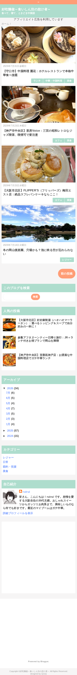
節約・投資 (10, 466)
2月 (8, 418)
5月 (8, 403)
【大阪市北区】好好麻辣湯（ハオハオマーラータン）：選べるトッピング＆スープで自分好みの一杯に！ (45, 323)
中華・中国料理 (53, 80)
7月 (8, 392)
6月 (8, 397)
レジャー (67, 259)
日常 (5, 461)
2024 (10, 435)
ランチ (37, 80)
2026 (10, 388)
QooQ (44, 674)
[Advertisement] (30, 626)
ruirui (26, 491)
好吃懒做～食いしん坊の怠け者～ (26, 9)
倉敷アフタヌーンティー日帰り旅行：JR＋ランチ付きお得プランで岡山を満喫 (45, 339)
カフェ (58, 140)
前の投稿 (67, 273)
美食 (69, 80)
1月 (8, 424)
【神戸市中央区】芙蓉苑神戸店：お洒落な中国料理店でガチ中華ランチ (45, 356)
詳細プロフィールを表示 (18, 513)
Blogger (44, 661)
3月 (8, 413)
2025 (10, 430)
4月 (8, 408)
